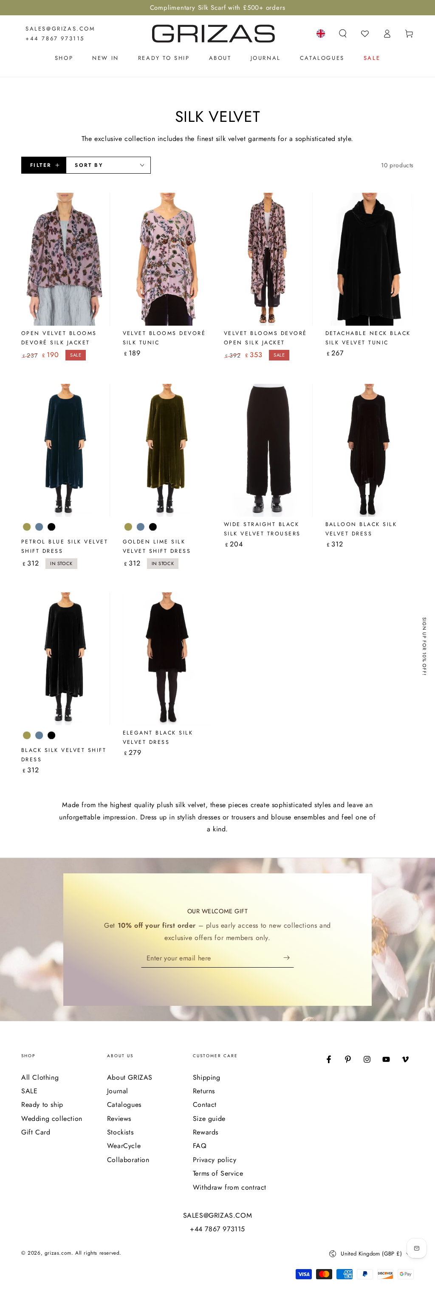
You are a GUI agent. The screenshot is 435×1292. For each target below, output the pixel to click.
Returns (204, 1091)
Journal (117, 1091)
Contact (205, 1104)
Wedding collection (51, 1118)
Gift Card (35, 1132)
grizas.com (58, 1253)
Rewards (205, 1132)
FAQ (200, 1146)
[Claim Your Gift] (288, 958)
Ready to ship (42, 1104)
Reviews (119, 1118)
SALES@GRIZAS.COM (60, 29)
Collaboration (128, 1160)
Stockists (120, 1132)
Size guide (209, 1118)
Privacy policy (214, 1160)
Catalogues (124, 1104)
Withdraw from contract (229, 1187)
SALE (29, 1091)
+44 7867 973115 (55, 38)
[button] (343, 33)
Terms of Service (218, 1173)
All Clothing (40, 1077)
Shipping (206, 1077)
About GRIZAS (130, 1077)
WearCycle (124, 1146)
